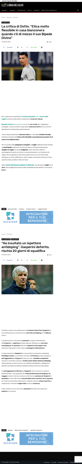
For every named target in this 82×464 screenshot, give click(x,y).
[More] (42, 47)
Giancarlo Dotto (12, 209)
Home (3, 17)
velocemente (12, 124)
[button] (78, 10)
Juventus (15, 17)
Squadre (9, 17)
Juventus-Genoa (31, 209)
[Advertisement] (27, 98)
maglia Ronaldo (42, 209)
